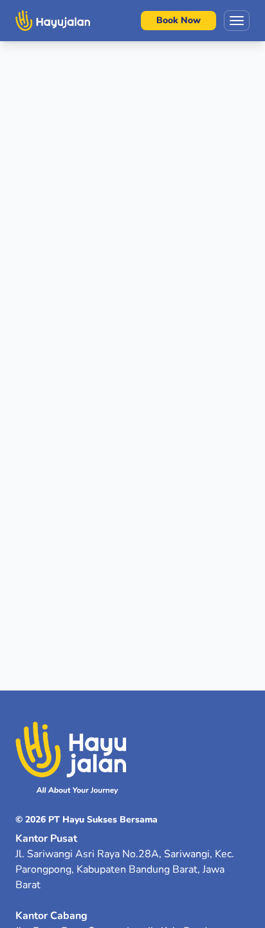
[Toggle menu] (237, 20)
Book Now (178, 20)
